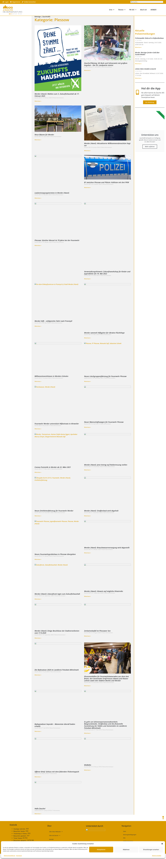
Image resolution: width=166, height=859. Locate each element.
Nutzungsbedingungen (129, 834)
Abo (124, 838)
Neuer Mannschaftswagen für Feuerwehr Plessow (104, 422)
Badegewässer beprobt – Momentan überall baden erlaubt (55, 725)
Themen (120, 10)
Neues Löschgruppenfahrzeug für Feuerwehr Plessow (105, 376)
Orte (110, 10)
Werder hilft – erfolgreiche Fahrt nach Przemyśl (53, 321)
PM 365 (131, 10)
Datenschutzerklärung (9, 855)
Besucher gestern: (20, 836)
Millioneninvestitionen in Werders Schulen (51, 376)
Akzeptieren (101, 849)
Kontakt (51, 839)
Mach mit (143, 10)
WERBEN (153, 10)
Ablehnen (126, 849)
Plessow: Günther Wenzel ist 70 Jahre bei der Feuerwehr (57, 240)
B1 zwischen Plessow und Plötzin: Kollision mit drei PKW (106, 182)
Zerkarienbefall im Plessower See (97, 631)
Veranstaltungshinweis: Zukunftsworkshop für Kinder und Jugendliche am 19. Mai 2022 (107, 272)
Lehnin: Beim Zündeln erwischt (145, 69)
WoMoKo (87, 765)
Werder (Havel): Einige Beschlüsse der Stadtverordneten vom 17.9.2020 (57, 632)
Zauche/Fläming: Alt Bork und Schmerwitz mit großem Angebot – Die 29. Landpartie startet (105, 64)
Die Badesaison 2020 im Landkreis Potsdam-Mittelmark (57, 670)
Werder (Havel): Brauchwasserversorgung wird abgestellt (106, 547)
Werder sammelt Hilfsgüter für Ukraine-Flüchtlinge (104, 333)
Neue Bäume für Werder (44, 134)
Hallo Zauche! (40, 808)
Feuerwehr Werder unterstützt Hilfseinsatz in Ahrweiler (57, 423)
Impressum (19, 855)
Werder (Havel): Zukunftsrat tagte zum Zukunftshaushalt (57, 594)
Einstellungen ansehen (151, 849)
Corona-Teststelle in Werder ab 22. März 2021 (53, 467)
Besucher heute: (19, 831)
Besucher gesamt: (20, 840)
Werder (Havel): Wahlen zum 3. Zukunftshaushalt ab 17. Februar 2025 (57, 95)
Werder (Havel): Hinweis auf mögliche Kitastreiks (103, 591)
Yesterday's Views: (20, 833)
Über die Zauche (53, 835)
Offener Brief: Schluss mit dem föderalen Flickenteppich (57, 772)
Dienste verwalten (156, 855)
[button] (162, 844)
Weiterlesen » (38, 101)
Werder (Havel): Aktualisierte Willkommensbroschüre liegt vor (107, 144)
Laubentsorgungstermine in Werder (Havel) (52, 193)
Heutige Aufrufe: (19, 829)
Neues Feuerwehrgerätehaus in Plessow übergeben (55, 554)
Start (124, 831)
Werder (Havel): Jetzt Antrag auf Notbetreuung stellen (105, 465)
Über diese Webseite (55, 831)
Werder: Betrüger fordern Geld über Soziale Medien (147, 53)
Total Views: (18, 838)
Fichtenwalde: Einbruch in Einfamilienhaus (149, 38)
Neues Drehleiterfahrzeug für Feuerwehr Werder (54, 511)
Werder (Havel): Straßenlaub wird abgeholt (101, 511)
